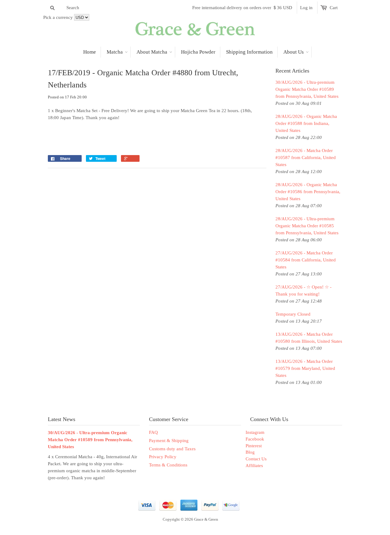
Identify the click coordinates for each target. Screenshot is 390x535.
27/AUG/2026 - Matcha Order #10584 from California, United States (305, 259)
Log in (306, 7)
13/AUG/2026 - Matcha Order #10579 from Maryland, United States (305, 368)
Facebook (255, 439)
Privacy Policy (162, 456)
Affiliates (254, 465)
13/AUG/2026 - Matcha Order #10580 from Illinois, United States (308, 338)
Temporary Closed (292, 314)
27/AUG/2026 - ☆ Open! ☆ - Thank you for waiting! (303, 290)
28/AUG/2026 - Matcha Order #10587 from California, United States (305, 157)
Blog (250, 452)
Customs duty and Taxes (172, 448)
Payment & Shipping (169, 440)
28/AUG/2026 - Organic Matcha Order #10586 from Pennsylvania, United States (307, 191)
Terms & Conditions (168, 464)
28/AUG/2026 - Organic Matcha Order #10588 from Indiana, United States (306, 123)
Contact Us (256, 458)
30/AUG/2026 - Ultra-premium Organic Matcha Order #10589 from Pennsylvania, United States (307, 89)
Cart (334, 7)
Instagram (255, 432)
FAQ (153, 432)
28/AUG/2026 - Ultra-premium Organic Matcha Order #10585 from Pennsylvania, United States (307, 225)
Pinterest (254, 445)
